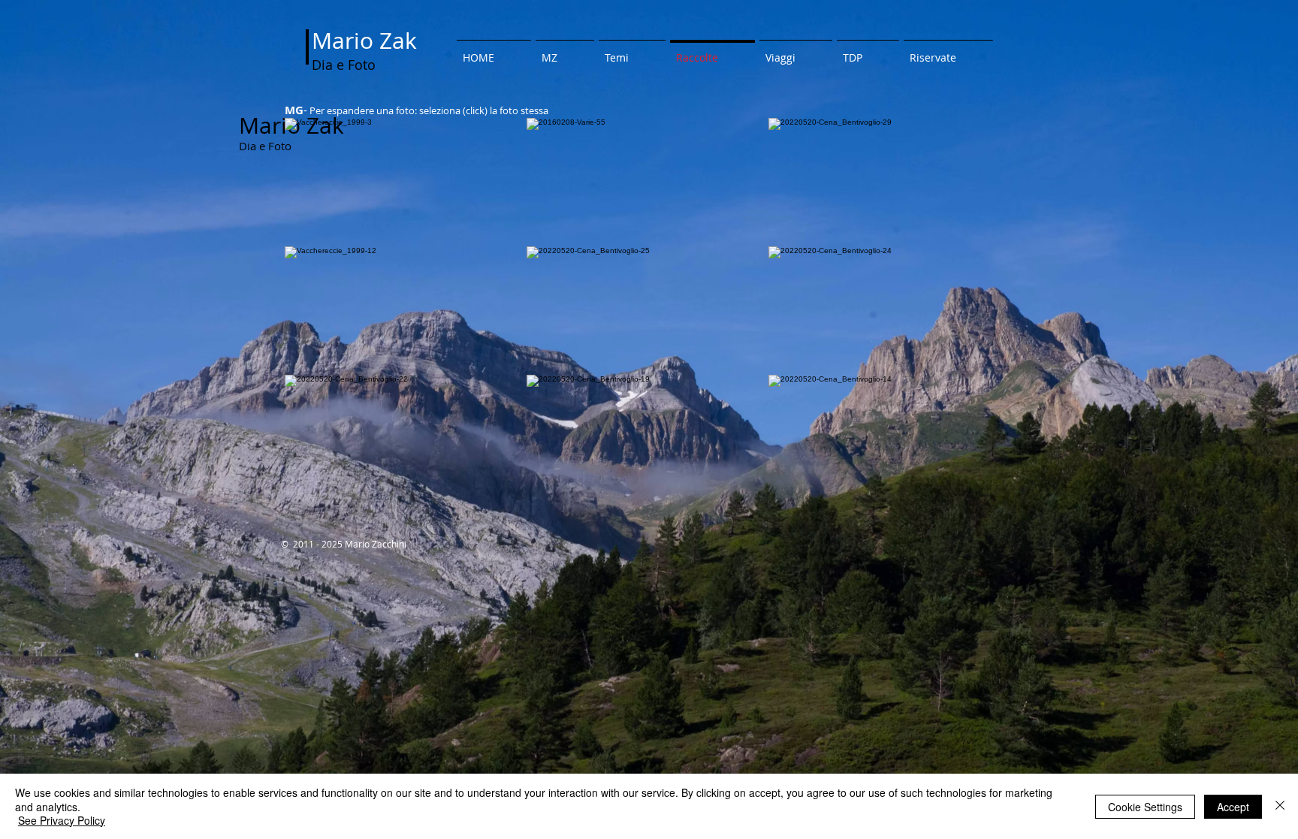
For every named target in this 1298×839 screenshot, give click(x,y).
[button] (406, 182)
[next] (982, 318)
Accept (1233, 806)
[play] (978, 490)
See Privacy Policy (61, 820)
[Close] (1280, 806)
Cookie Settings (1145, 806)
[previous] (312, 318)
